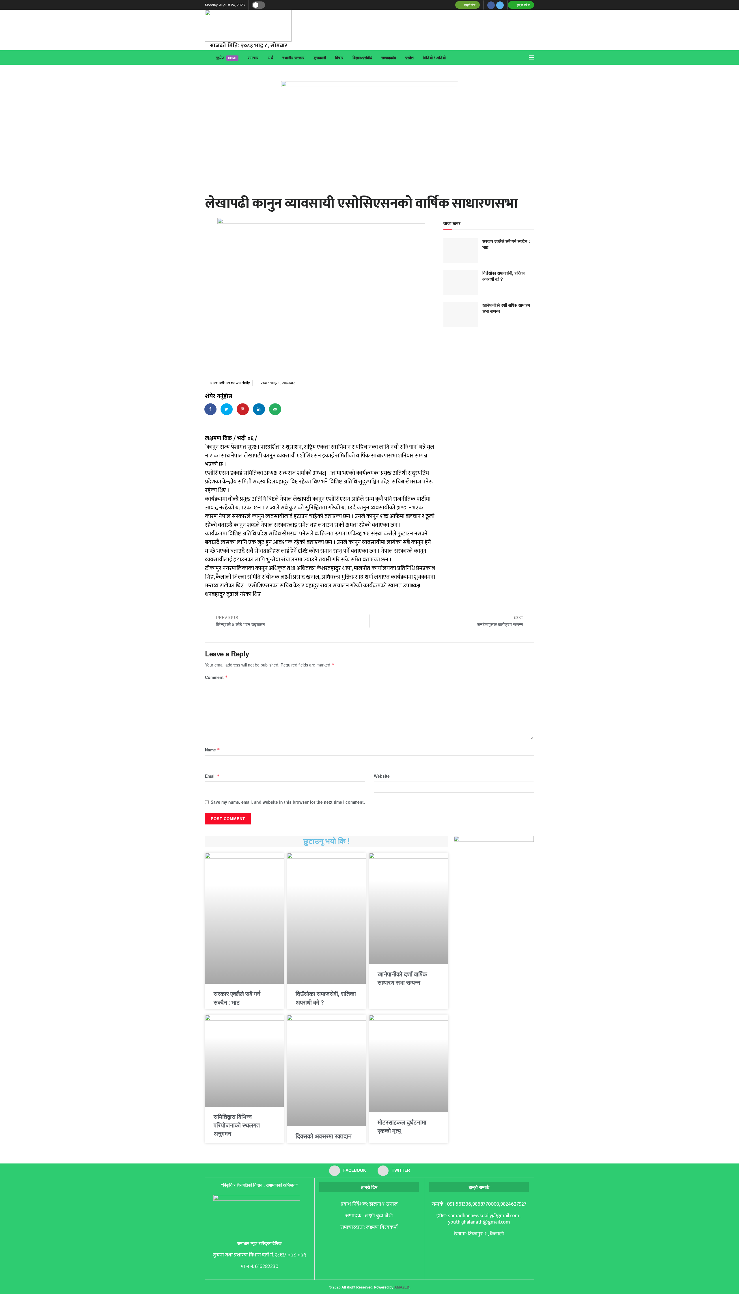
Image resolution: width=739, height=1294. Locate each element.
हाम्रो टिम (469, 5)
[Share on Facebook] (211, 409)
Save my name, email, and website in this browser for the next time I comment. (288, 802)
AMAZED (401, 1287)
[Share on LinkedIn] (259, 409)
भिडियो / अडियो (434, 57)
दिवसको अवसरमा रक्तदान (324, 1136)
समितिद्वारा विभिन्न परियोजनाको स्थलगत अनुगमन (237, 1125)
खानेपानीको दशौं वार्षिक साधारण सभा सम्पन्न (506, 308)
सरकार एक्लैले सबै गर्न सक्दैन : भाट (506, 244)
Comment (216, 677)
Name (212, 750)
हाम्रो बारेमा (523, 5)
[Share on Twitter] (227, 409)
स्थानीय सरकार (293, 57)
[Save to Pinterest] (243, 409)
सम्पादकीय (388, 57)
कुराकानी (319, 57)
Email (212, 776)
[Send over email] (275, 409)
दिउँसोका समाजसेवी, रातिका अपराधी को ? (503, 276)
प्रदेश (409, 57)
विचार (339, 57)
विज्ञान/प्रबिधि (362, 57)
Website (382, 776)
